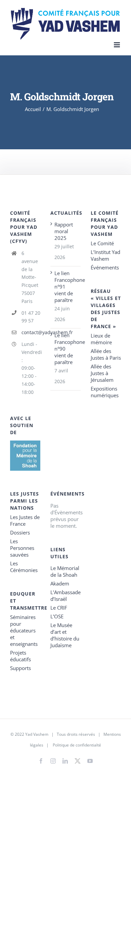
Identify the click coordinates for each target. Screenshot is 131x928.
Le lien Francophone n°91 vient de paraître (65, 286)
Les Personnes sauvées (22, 548)
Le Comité (102, 243)
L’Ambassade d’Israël (65, 595)
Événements (105, 267)
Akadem (59, 583)
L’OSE (56, 616)
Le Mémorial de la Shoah (64, 571)
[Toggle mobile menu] (117, 44)
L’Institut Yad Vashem (105, 255)
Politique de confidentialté (77, 745)
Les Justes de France (25, 520)
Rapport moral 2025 (63, 231)
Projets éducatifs (20, 656)
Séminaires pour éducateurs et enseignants (24, 630)
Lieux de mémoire (101, 339)
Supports (20, 668)
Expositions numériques (105, 392)
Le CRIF (58, 607)
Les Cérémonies (24, 566)
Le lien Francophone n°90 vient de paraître (65, 348)
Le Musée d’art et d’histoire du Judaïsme (64, 635)
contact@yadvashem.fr (30, 332)
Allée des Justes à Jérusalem (102, 373)
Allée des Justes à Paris (106, 354)
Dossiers (20, 532)
